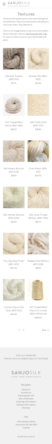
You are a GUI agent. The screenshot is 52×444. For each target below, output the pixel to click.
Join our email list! (26, 355)
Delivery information (26, 405)
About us (26, 389)
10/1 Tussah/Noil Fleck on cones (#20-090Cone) (38, 310)
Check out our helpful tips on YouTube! (26, 358)
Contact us (26, 392)
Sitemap (26, 408)
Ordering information (26, 401)
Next (44, 330)
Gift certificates (26, 398)
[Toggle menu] (4, 4)
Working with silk (26, 395)
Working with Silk (34, 34)
